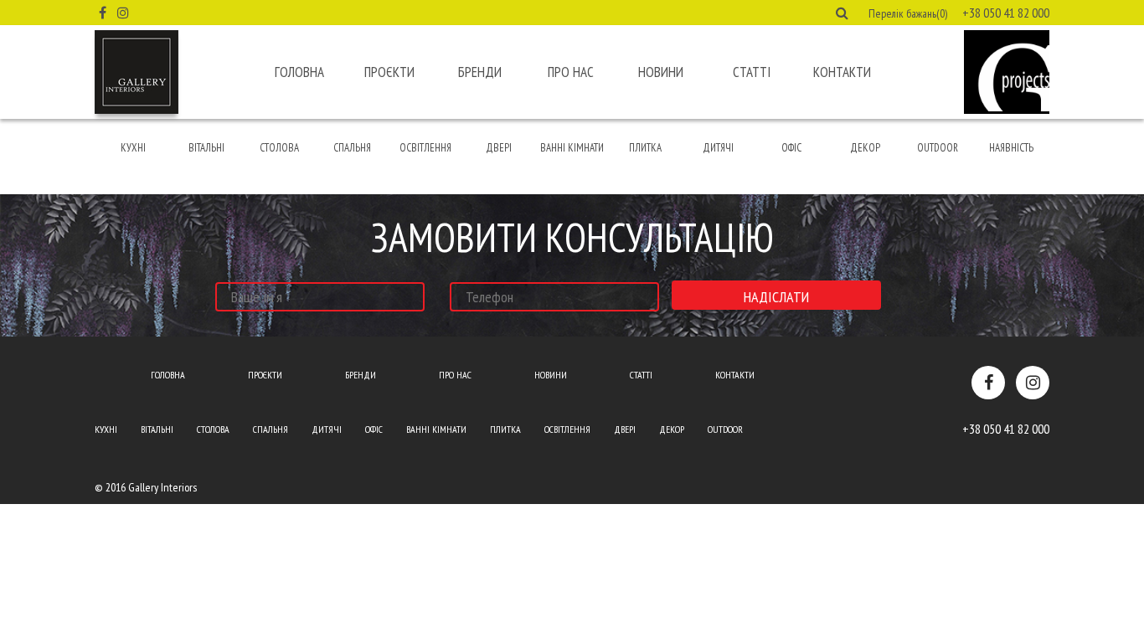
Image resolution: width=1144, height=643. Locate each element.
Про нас (571, 72)
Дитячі (718, 148)
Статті (751, 72)
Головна (299, 72)
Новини (660, 72)
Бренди (480, 72)
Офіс (791, 148)
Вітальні (206, 148)
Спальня (352, 148)
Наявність (1011, 148)
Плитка (645, 148)
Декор (865, 148)
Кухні (133, 148)
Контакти (842, 72)
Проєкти (389, 72)
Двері (499, 148)
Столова (279, 148)
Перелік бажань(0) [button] (907, 13)
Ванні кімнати (572, 148)
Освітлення (425, 148)
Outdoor (937, 148)
